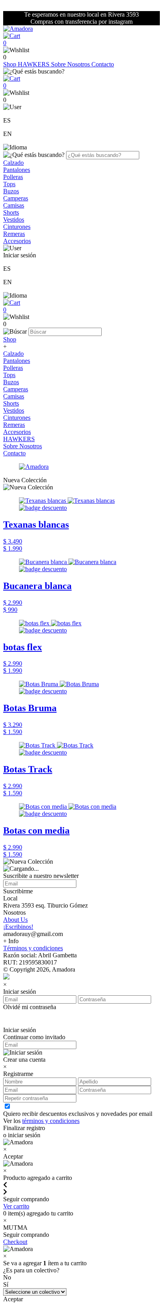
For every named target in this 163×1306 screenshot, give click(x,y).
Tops (9, 184)
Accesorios (17, 241)
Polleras (13, 177)
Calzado (13, 162)
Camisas (13, 205)
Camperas (15, 198)
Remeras (14, 233)
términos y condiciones (51, 1120)
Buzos (11, 191)
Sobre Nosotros (71, 64)
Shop (10, 64)
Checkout (15, 1241)
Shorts (11, 212)
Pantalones (16, 169)
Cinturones (16, 226)
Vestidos (13, 219)
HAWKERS (34, 64)
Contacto (102, 64)
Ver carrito (16, 1206)
